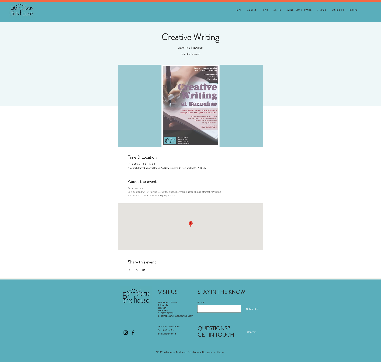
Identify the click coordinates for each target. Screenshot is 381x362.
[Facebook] (133, 333)
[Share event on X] (136, 270)
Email (200, 302)
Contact (251, 331)
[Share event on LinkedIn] (143, 270)
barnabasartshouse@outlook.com (177, 315)
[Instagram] (126, 333)
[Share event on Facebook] (129, 270)
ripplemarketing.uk (215, 352)
